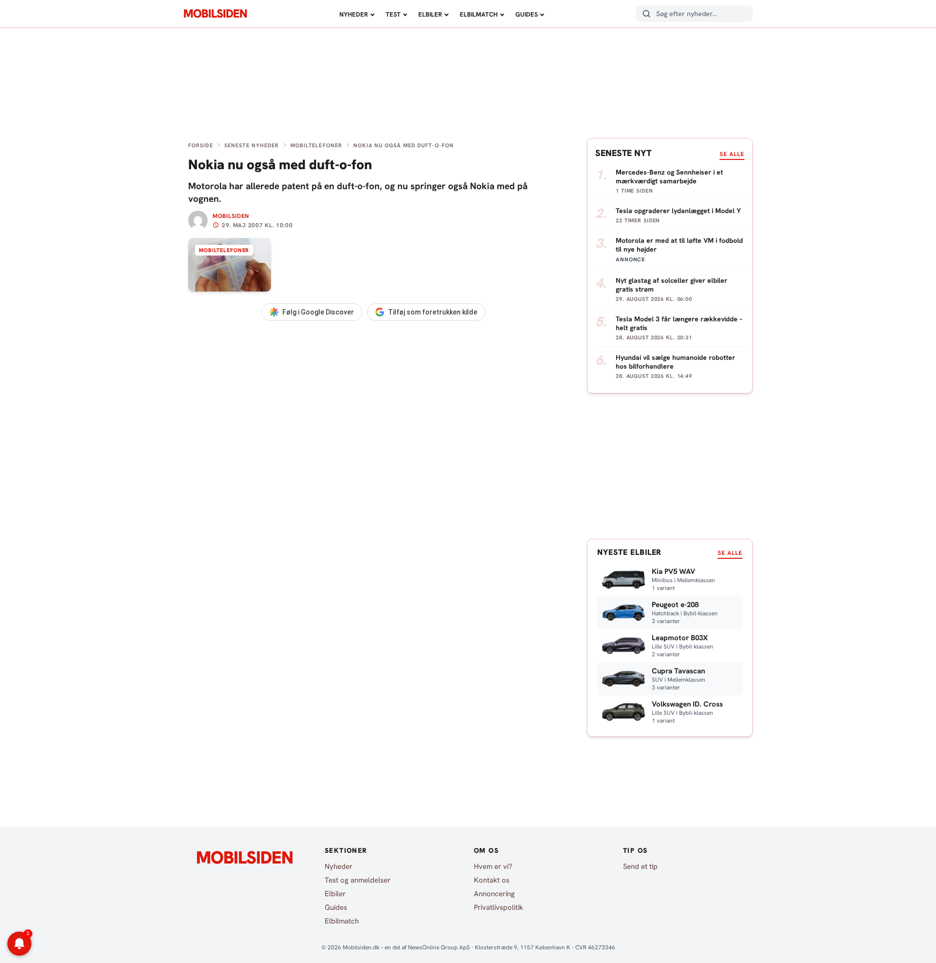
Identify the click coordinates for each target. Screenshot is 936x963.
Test (393, 14)
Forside (200, 145)
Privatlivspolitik (498, 907)
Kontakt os (491, 880)
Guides (526, 14)
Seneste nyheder (251, 145)
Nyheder (353, 14)
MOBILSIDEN (215, 14)
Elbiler (430, 14)
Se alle (732, 154)
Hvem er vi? (493, 866)
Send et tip (640, 866)
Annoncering (494, 894)
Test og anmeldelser (357, 880)
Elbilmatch (479, 14)
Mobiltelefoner (316, 145)
